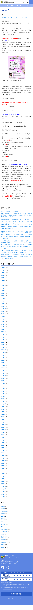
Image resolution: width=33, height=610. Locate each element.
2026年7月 (3, 270)
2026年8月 (3, 267)
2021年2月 (3, 398)
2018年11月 (3, 458)
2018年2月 (3, 481)
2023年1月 (3, 347)
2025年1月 (3, 306)
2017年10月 (3, 491)
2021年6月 (3, 388)
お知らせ (3, 506)
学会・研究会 (4, 529)
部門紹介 (3, 544)
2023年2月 (3, 344)
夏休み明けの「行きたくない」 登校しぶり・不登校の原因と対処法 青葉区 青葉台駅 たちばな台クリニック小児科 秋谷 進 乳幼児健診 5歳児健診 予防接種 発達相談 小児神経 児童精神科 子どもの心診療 (16, 235)
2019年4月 (3, 445)
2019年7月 (3, 437)
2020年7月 (3, 411)
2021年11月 (3, 375)
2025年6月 (3, 295)
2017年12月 (3, 486)
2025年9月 (3, 288)
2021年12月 (3, 373)
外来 (2, 526)
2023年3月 (3, 342)
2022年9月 (3, 355)
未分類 (2, 534)
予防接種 (3, 513)
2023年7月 (3, 334)
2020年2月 (3, 419)
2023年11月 (3, 331)
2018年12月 (3, 455)
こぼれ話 (3, 508)
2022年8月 (3, 357)
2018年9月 (3, 463)
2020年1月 (3, 422)
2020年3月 (3, 416)
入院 (2, 521)
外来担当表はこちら (7, 589)
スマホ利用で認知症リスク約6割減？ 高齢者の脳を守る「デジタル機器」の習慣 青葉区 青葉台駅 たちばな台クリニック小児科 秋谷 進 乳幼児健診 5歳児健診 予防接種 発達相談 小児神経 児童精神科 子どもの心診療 (17, 244)
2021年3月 (3, 396)
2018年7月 (3, 468)
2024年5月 (3, 324)
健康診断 (3, 519)
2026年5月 (3, 275)
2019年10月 (3, 429)
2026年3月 (3, 280)
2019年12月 (3, 424)
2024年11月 (3, 311)
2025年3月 (3, 303)
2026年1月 (3, 283)
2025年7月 (3, 293)
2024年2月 (3, 329)
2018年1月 (3, 483)
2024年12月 (3, 308)
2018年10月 (3, 460)
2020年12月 (3, 404)
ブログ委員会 (4, 511)
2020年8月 (3, 409)
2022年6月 (3, 360)
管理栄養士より (4, 542)
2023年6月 (3, 337)
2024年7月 (3, 321)
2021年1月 (3, 401)
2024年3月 (3, 326)
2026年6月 (3, 272)
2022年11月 (3, 349)
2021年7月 (3, 386)
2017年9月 (3, 494)
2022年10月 (3, 352)
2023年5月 (3, 339)
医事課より (3, 524)
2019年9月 (3, 432)
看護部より (3, 539)
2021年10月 (3, 378)
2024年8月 (3, 319)
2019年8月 (3, 434)
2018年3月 (3, 478)
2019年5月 (3, 442)
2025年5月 (3, 298)
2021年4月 (3, 393)
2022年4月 (3, 365)
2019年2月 (3, 450)
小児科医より (4, 531)
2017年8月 (3, 496)
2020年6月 (3, 414)
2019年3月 (3, 447)
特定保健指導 (4, 537)
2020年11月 (3, 406)
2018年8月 (3, 465)
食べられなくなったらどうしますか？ (15, 17)
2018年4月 (3, 476)
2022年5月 (3, 362)
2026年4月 (3, 277)
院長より (3, 547)
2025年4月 (3, 301)
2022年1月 (3, 370)
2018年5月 (3, 473)
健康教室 (3, 516)
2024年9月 (3, 316)
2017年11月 (3, 489)
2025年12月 (3, 285)
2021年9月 (3, 380)
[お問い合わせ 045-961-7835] (24, 2)
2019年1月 (3, 453)
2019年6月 (3, 440)
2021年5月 (3, 391)
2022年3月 (3, 368)
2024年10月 (3, 313)
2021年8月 (3, 383)
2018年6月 (3, 471)
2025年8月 (3, 290)
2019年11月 (3, 427)
